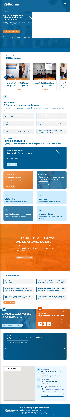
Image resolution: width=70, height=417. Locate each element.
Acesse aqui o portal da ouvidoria (12, 325)
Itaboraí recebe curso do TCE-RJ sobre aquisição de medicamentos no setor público (18, 289)
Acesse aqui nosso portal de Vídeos (18, 342)
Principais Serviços (11, 31)
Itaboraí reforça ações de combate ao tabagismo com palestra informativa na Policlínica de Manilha (19, 36)
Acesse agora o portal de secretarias (52, 395)
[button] (65, 4)
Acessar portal (12, 164)
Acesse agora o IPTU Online (24, 257)
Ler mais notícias (9, 302)
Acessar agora (43, 183)
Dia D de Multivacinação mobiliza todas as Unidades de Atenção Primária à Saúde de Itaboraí (17, 297)
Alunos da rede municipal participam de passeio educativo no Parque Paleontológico (52, 289)
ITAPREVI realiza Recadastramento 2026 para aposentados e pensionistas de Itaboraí (51, 297)
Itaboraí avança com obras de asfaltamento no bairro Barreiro (19, 281)
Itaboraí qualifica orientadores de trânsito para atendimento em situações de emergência (52, 281)
